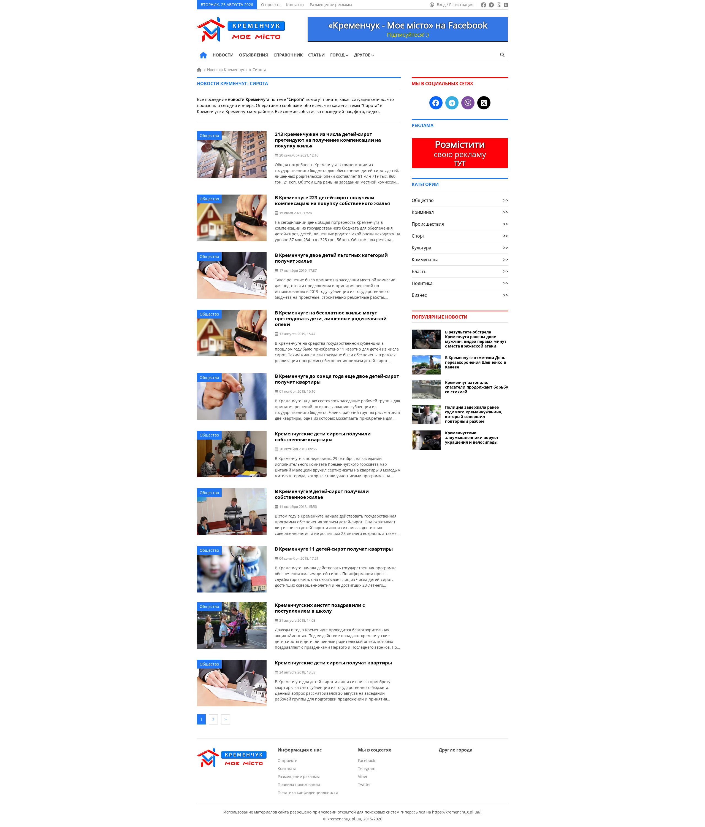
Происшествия (460, 224)
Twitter (364, 784)
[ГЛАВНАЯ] (203, 55)
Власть (460, 271)
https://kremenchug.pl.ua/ (456, 812)
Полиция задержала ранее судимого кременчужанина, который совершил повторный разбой (473, 414)
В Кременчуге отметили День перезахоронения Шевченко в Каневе (475, 362)
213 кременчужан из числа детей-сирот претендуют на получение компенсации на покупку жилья (328, 140)
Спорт (460, 236)
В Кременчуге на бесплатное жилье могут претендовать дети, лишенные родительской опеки (331, 318)
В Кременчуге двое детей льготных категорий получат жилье (331, 258)
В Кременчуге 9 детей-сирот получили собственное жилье (322, 494)
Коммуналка (460, 260)
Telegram (366, 768)
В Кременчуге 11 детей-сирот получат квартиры (334, 549)
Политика (460, 283)
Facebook (366, 760)
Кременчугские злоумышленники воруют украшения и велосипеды (472, 437)
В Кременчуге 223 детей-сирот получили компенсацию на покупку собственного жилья (332, 200)
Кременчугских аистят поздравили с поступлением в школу (320, 608)
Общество (209, 135)
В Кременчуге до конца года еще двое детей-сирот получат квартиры (337, 379)
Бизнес (460, 295)
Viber (363, 776)
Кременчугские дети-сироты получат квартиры (333, 662)
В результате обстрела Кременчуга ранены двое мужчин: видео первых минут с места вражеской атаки (475, 339)
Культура (460, 248)
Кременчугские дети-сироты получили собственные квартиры (323, 436)
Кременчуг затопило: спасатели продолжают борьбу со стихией (476, 387)
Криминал (460, 212)
